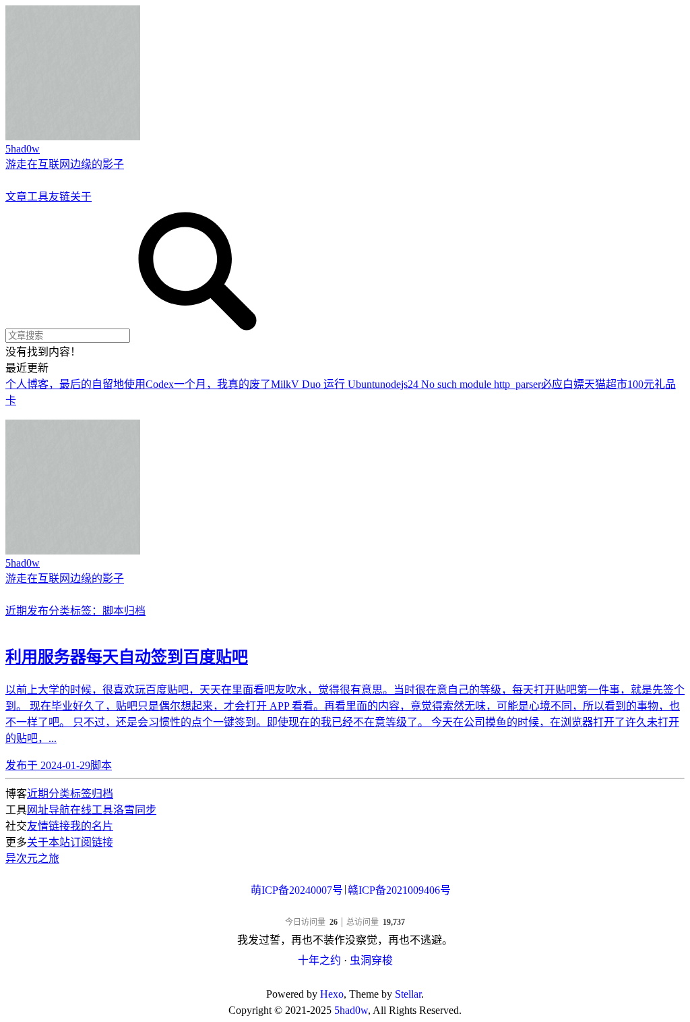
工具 (38, 196)
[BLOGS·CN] (345, 978)
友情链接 (48, 826)
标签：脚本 (97, 611)
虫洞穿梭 (371, 960)
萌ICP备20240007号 (297, 890)
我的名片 (91, 826)
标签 (81, 793)
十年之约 (319, 960)
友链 (59, 196)
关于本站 (48, 842)
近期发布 (27, 611)
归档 (135, 611)
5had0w (351, 1010)
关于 (81, 196)
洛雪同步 (134, 810)
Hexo (332, 994)
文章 (16, 196)
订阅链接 (91, 842)
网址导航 (48, 810)
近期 (38, 793)
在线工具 (91, 810)
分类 (59, 611)
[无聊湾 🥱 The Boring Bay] (345, 909)
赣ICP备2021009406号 (399, 890)
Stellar (408, 994)
